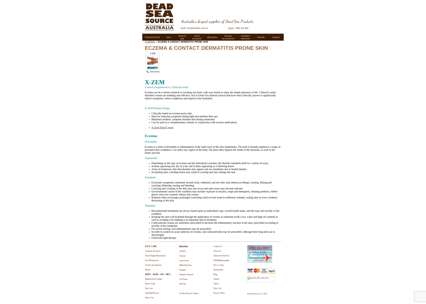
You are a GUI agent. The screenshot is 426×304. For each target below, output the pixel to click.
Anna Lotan (184, 260)
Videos (216, 284)
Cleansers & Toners (153, 251)
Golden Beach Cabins (189, 293)
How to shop (218, 265)
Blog (215, 274)
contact (276, 37)
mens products (197, 37)
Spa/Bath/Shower (152, 293)
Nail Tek (182, 284)
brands (261, 37)
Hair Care (149, 288)
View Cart (217, 288)
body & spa (182, 37)
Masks (147, 270)
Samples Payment (186, 274)
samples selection (245, 37)
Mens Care (149, 298)
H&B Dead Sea (185, 265)
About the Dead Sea (221, 256)
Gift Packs (183, 279)
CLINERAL (150, 42)
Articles (216, 279)
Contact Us (217, 246)
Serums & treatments (153, 265)
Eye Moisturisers (152, 260)
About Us (217, 251)
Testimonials (218, 270)
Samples (182, 270)
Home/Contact (152, 37)
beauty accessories (228, 37)
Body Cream (150, 284)
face (169, 37)
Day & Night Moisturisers (155, 256)
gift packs (212, 37)
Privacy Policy (219, 293)
